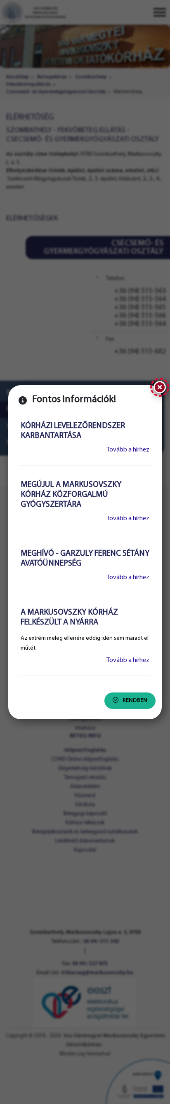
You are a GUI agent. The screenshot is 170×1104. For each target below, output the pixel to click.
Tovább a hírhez (127, 450)
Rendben (135, 700)
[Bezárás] (159, 387)
